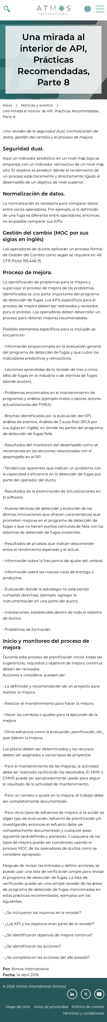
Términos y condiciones (83, 1013)
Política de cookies (88, 1007)
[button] (99, 8)
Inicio (7, 105)
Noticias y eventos (37, 105)
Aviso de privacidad (51, 1007)
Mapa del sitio (18, 1007)
